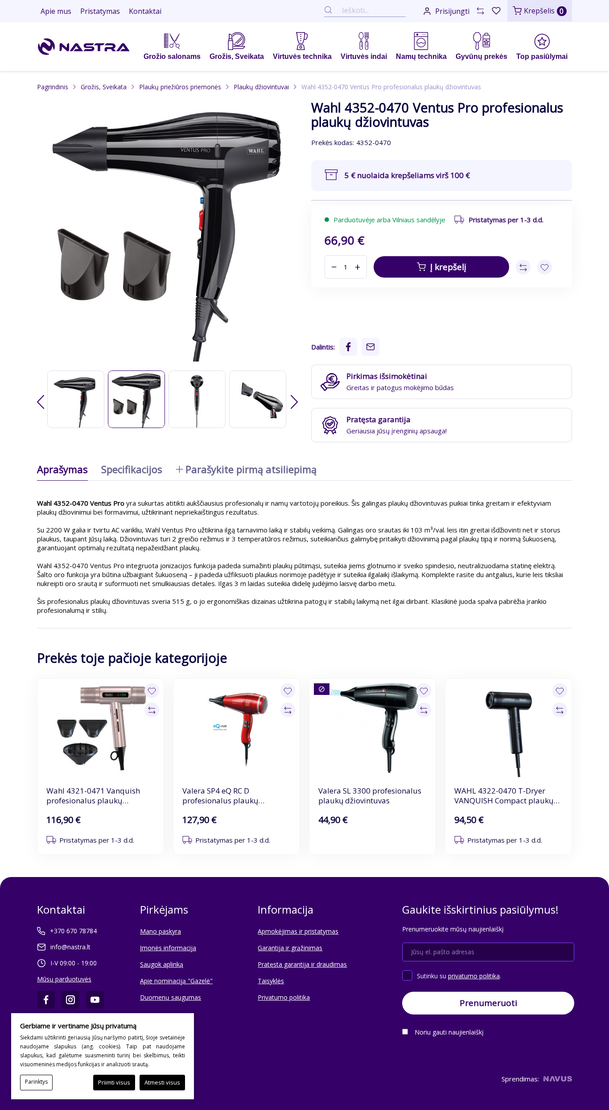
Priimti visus (114, 1082)
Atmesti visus (162, 1082)
